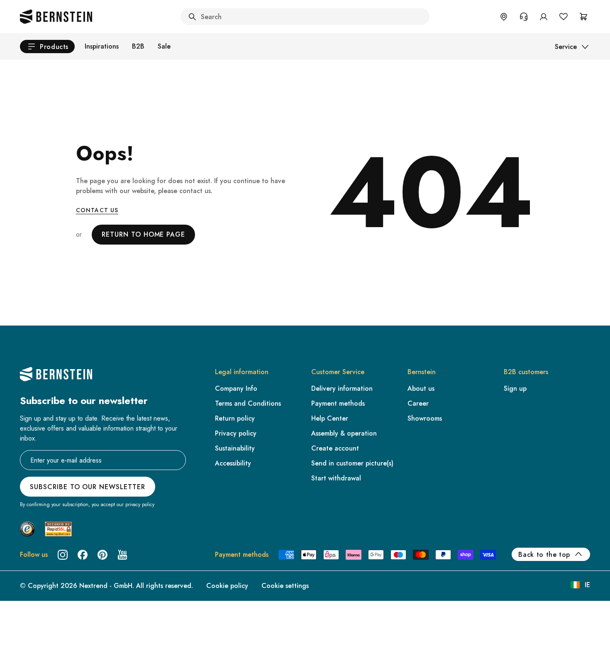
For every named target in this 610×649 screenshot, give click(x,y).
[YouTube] (122, 555)
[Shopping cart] (583, 16)
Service (566, 46)
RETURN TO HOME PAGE (143, 234)
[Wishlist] (563, 16)
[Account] (543, 16)
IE (587, 585)
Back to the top (544, 554)
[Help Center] (523, 16)
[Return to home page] (56, 17)
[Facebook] (83, 555)
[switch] (28, 632)
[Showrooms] (503, 16)
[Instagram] (63, 555)
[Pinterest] (102, 555)
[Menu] (42, 575)
